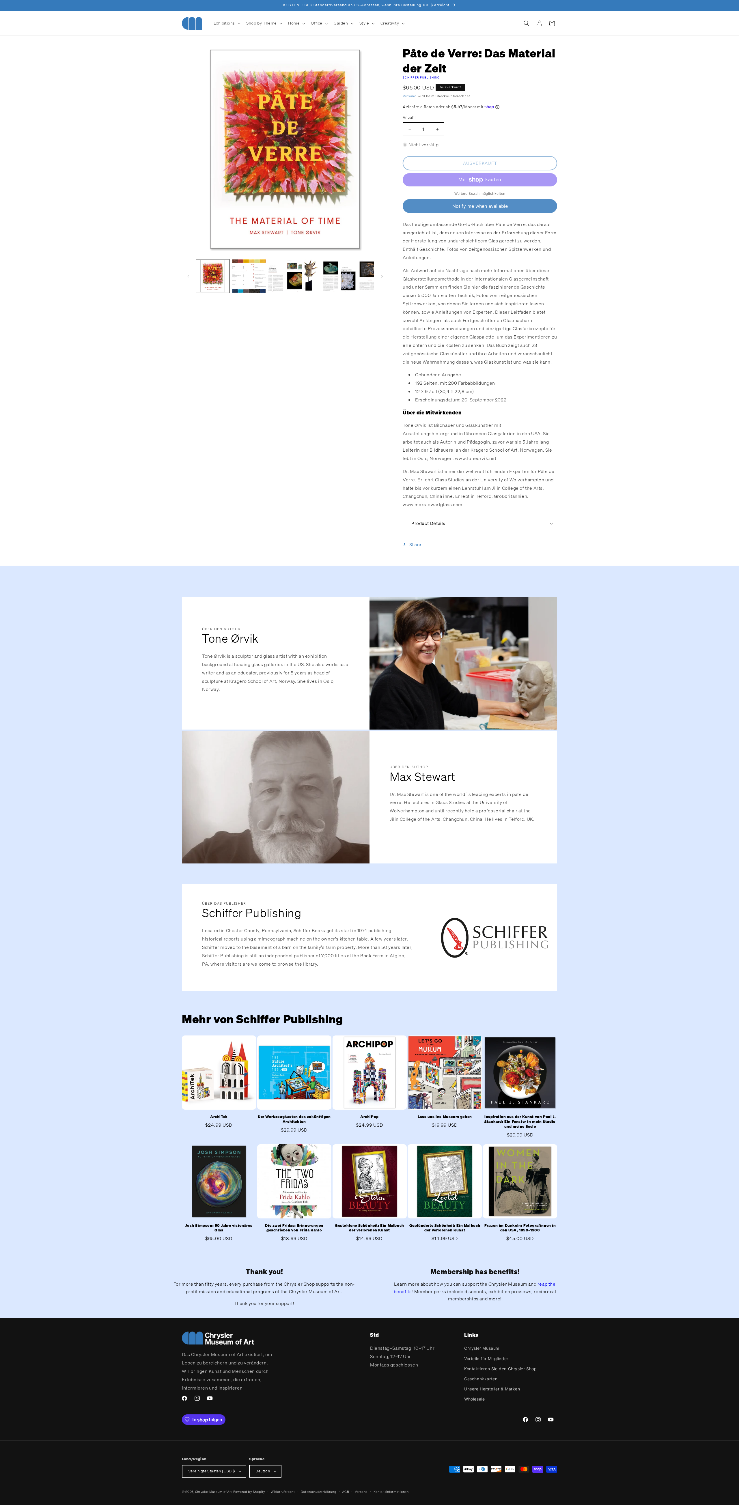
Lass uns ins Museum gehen (445, 1117)
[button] (226, 23)
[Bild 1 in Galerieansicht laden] (212, 276)
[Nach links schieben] (188, 276)
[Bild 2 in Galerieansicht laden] (248, 276)
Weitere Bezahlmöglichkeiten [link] (479, 193)
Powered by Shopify (249, 1492)
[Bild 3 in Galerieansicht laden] (285, 276)
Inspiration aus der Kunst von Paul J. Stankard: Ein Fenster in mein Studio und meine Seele (520, 1122)
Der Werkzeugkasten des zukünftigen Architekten (294, 1119)
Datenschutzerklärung (319, 1492)
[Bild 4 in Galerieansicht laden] (321, 276)
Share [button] (415, 544)
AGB (345, 1492)
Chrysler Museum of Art (213, 1492)
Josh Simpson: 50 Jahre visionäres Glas (218, 1228)
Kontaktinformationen (391, 1492)
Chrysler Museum (481, 1348)
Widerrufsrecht (283, 1492)
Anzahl (409, 117)
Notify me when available (480, 206)
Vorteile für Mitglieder (486, 1358)
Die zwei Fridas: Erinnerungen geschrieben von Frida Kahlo (294, 1228)
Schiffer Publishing (421, 77)
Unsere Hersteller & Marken (492, 1388)
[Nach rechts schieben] (382, 276)
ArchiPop (369, 1117)
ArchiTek (219, 1117)
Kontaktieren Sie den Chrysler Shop (500, 1368)
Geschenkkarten (480, 1378)
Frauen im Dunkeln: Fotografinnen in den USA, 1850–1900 (520, 1228)
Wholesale (474, 1398)
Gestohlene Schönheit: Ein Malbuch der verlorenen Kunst (369, 1228)
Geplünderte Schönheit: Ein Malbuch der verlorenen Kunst (444, 1228)
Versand (410, 96)
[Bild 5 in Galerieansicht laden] (357, 276)
